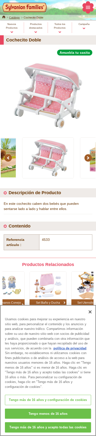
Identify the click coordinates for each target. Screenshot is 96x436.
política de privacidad (69, 348)
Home (3, 16)
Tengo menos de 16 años (48, 414)
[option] (48, 93)
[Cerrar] (90, 311)
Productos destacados (35, 26)
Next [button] (89, 158)
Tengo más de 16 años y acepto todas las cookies (47, 427)
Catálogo (14, 17)
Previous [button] (9, 158)
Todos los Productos (59, 26)
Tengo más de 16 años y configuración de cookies (48, 400)
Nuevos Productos (11, 26)
